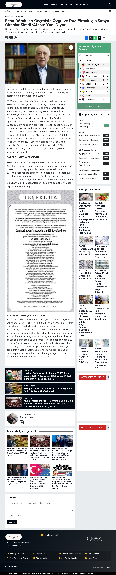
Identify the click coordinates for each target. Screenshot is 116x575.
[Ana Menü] (110, 11)
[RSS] (100, 539)
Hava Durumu (41, 554)
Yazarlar (83, 4)
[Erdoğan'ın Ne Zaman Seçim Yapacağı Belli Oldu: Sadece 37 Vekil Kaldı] (17, 441)
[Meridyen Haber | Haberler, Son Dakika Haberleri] (13, 4)
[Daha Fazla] (100, 38)
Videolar (67, 4)
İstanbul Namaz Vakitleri (71, 554)
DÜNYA (18, 11)
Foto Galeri (51, 4)
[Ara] (110, 4)
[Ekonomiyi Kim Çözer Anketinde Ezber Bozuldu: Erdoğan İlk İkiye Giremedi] (17, 470)
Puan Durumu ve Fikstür (19, 558)
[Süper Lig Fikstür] (108, 115)
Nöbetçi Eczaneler (17, 554)
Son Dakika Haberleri (69, 558)
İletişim (14, 566)
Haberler (9, 17)
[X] (92, 539)
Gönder (12, 522)
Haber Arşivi (92, 558)
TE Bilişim (107, 567)
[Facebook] (87, 539)
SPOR (64, 11)
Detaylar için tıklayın (94, 106)
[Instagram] (96, 539)
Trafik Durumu (93, 554)
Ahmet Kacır (27, 417)
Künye (7, 566)
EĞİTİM (47, 11)
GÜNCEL (9, 11)
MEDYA (56, 11)
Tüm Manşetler (41, 558)
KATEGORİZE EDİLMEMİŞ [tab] (92, 377)
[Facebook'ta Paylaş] (86, 38)
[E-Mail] (22, 422)
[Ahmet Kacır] (12, 419)
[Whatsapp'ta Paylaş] (95, 38)
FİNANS (38, 11)
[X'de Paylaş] (91, 38)
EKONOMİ (28, 11)
